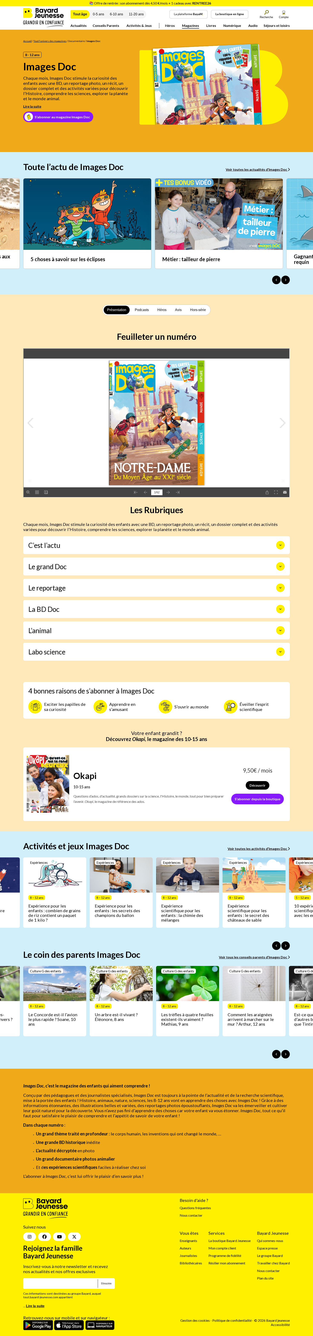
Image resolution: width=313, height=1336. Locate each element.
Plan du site (265, 1278)
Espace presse (267, 1248)
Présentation (116, 310)
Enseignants (188, 1241)
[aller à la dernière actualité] (276, 280)
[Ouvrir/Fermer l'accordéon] (280, 545)
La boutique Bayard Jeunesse (229, 1241)
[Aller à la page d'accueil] (43, 26)
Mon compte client (222, 1248)
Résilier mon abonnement (226, 1263)
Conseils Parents (106, 25)
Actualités (78, 25)
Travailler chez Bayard (273, 1263)
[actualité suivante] (285, 280)
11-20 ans (136, 14)
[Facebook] (44, 1237)
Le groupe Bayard (270, 1256)
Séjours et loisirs (277, 25)
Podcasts (142, 310)
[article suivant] (285, 945)
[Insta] (29, 1237)
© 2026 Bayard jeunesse (272, 1321)
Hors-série (198, 310)
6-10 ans (116, 14)
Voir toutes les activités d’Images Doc (258, 849)
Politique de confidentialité (232, 1321)
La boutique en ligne (229, 14)
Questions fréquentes (195, 1208)
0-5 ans (98, 14)
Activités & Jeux (139, 25)
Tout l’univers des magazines (49, 41)
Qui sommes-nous (270, 1241)
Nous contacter (191, 1215)
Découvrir (258, 785)
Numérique (232, 25)
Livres (211, 25)
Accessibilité (280, 1325)
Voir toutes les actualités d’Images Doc (257, 169)
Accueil (27, 41)
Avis (178, 310)
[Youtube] (59, 1237)
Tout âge (80, 14)
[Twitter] (74, 1237)
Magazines (190, 25)
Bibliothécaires (191, 1263)
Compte (284, 17)
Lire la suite (32, 106)
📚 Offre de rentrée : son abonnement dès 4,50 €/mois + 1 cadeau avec (150, 3)
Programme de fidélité (224, 1256)
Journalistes (188, 1256)
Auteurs (185, 1248)
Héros (170, 25)
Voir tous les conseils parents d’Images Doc (253, 957)
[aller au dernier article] (276, 945)
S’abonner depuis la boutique (257, 799)
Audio (253, 25)
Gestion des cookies (195, 1321)
